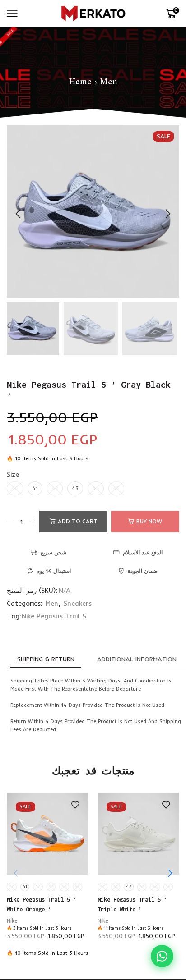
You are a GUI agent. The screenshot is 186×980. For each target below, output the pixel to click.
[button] (18, 213)
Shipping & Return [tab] (45, 659)
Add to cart (78, 521)
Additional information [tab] (137, 659)
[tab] (45, 659)
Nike (12, 920)
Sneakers (78, 603)
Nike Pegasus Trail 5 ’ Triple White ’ (132, 904)
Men (108, 81)
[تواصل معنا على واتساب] (162, 956)
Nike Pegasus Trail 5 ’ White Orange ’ (41, 904)
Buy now (149, 521)
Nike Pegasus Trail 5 (54, 616)
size (13, 474)
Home (80, 81)
